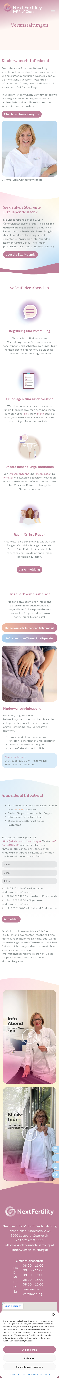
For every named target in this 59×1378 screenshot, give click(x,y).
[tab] (29, 627)
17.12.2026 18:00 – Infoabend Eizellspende (32, 908)
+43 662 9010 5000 (30, 1240)
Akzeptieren (29, 1349)
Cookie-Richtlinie (17, 1373)
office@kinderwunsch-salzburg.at (21, 841)
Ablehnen (29, 1358)
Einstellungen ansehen (29, 1367)
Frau (26, 413)
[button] (54, 1314)
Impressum (45, 1373)
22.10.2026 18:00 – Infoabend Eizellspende (32, 896)
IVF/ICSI (8, 477)
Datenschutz (32, 1373)
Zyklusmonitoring (19, 474)
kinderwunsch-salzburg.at (29, 1249)
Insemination (43, 474)
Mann (40, 413)
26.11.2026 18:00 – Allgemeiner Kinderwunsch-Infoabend (22, 902)
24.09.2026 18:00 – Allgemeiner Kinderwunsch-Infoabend (23, 890)
